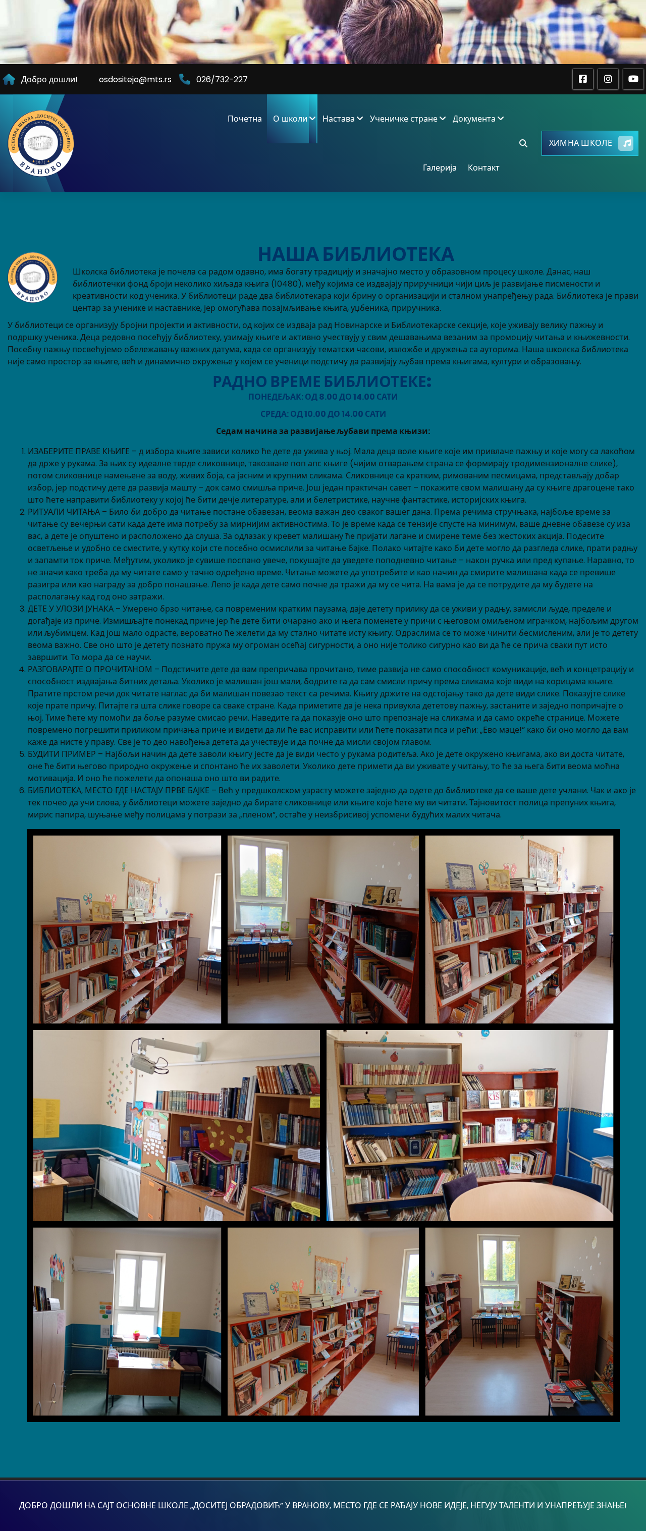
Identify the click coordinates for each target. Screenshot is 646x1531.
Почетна (245, 119)
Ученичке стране (404, 119)
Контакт (484, 168)
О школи (290, 119)
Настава (338, 119)
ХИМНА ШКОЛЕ (580, 143)
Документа (474, 119)
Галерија (440, 168)
